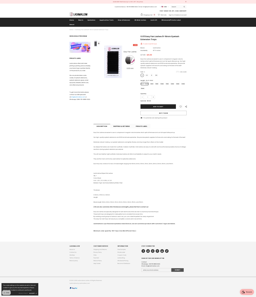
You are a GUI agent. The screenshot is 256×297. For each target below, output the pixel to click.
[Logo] (79, 14)
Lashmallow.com (84, 283)
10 (144, 118)
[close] (186, 2)
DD (156, 75)
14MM (183, 84)
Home (71, 29)
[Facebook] (143, 251)
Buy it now (163, 113)
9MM (156, 84)
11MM (167, 84)
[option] (120, 61)
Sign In (171, 15)
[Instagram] (152, 251)
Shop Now (140, 2)
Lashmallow (73, 283)
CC (147, 75)
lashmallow (156, 48)
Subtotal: (143, 101)
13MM (177, 84)
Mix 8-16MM (144, 84)
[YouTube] (162, 251)
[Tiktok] (167, 251)
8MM (151, 84)
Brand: (142, 48)
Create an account (180, 15)
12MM (172, 84)
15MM (142, 88)
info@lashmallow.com (78, 97)
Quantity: (143, 93)
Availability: (144, 50)
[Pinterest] (157, 251)
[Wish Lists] (180, 106)
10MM (162, 84)
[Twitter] (148, 251)
